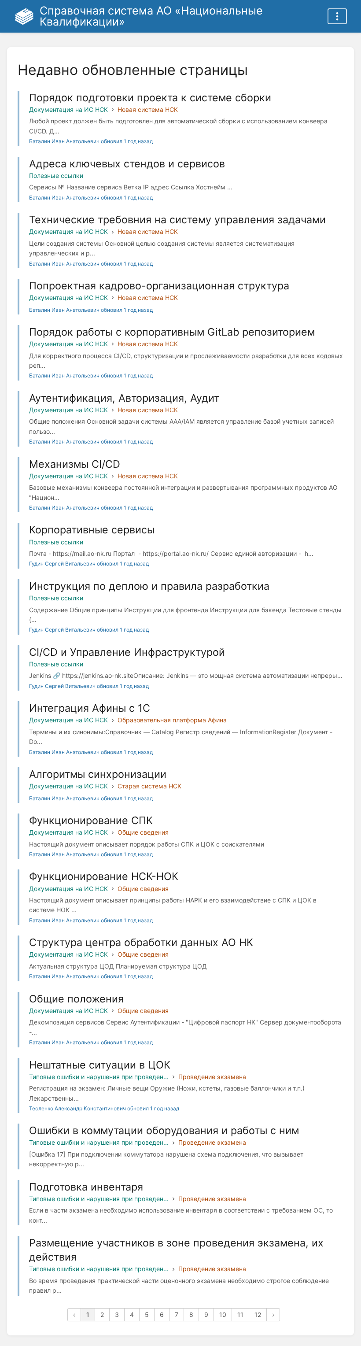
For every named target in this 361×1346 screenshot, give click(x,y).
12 (257, 1314)
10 (222, 1314)
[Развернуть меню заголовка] (337, 16)
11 (240, 1314)
